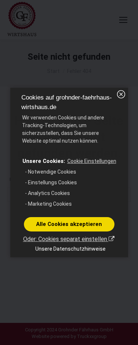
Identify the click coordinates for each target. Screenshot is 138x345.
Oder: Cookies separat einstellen (66, 239)
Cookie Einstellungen (91, 161)
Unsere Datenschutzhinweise (70, 249)
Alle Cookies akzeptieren (69, 224)
